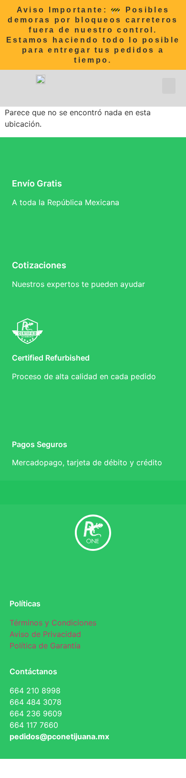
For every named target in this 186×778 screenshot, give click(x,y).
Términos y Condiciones (53, 622)
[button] (169, 86)
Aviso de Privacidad (45, 634)
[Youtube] (136, 575)
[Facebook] (50, 575)
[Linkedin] (79, 575)
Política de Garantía (45, 645)
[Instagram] (107, 575)
